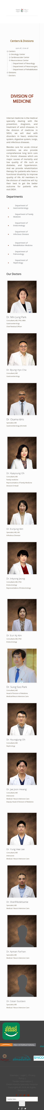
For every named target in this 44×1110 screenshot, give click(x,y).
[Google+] (22, 3)
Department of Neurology (24, 63)
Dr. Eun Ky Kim (14, 635)
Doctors (12, 75)
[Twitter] (25, 3)
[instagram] (28, 1095)
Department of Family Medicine (23, 215)
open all (18, 48)
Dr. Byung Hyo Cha (16, 369)
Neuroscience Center (20, 60)
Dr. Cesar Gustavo (16, 1001)
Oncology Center (18, 54)
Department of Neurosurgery (25, 66)
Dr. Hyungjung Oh (15, 739)
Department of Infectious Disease (21, 232)
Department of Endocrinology (20, 224)
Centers (12, 51)
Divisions (12, 72)
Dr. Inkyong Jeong (15, 578)
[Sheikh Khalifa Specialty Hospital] (22, 11)
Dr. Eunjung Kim (14, 528)
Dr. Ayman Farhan (16, 951)
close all (25, 48)
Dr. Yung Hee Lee (15, 849)
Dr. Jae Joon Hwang (16, 789)
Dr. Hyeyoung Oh (15, 473)
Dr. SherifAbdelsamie (17, 901)
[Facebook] (19, 3)
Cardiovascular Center (20, 57)
